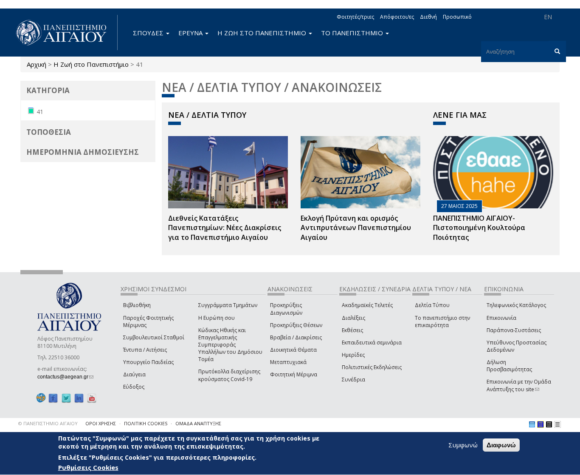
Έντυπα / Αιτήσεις (145, 349)
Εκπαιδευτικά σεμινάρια (372, 342)
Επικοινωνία (501, 317)
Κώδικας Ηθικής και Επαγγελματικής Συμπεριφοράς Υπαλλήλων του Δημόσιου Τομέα (230, 345)
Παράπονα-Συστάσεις (514, 330)
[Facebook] (53, 397)
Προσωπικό (457, 16)
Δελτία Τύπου (432, 305)
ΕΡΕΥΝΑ (191, 32)
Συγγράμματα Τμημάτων (227, 305)
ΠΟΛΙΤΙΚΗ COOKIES (145, 423)
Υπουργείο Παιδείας (148, 362)
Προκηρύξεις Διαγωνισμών (286, 308)
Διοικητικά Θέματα (293, 349)
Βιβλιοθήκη (137, 305)
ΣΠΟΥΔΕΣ (149, 32)
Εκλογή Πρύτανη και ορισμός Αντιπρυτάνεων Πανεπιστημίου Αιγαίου (356, 227)
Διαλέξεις (353, 317)
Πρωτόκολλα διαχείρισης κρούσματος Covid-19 (229, 375)
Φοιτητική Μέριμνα (293, 374)
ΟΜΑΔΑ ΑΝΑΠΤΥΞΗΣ (198, 423)
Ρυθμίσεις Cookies (88, 468)
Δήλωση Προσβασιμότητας (509, 365)
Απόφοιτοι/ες (397, 16)
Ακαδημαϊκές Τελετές (367, 305)
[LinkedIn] (79, 397)
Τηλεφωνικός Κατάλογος (516, 305)
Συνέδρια (353, 379)
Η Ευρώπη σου (216, 317)
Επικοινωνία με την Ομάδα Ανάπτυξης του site (519, 385)
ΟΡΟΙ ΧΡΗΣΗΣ (100, 423)
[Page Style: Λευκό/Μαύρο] (549, 424)
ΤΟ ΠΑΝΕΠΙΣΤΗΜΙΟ (353, 32)
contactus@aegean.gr (65, 377)
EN (548, 17)
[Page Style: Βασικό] (532, 424)
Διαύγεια (134, 374)
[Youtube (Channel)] (91, 397)
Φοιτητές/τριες (355, 16)
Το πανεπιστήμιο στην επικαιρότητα (442, 321)
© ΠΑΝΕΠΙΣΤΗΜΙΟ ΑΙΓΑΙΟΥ (48, 423)
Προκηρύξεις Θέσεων (296, 325)
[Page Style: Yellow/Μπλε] (540, 424)
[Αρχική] (66, 32)
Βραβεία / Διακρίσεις (296, 337)
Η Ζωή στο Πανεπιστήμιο (91, 64)
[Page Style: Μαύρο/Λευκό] (557, 424)
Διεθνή (428, 16)
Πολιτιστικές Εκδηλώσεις (372, 367)
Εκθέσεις (352, 330)
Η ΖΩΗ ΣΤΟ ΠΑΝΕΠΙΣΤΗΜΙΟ (262, 32)
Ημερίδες (353, 354)
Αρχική (36, 64)
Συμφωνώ (463, 445)
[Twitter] (66, 397)
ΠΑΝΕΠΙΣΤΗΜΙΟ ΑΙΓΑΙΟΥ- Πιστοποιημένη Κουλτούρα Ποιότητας (479, 227)
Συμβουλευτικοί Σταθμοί (153, 337)
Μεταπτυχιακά (288, 362)
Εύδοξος (133, 386)
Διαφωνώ (501, 445)
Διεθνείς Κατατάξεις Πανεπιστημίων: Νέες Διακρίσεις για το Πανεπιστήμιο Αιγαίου (224, 227)
